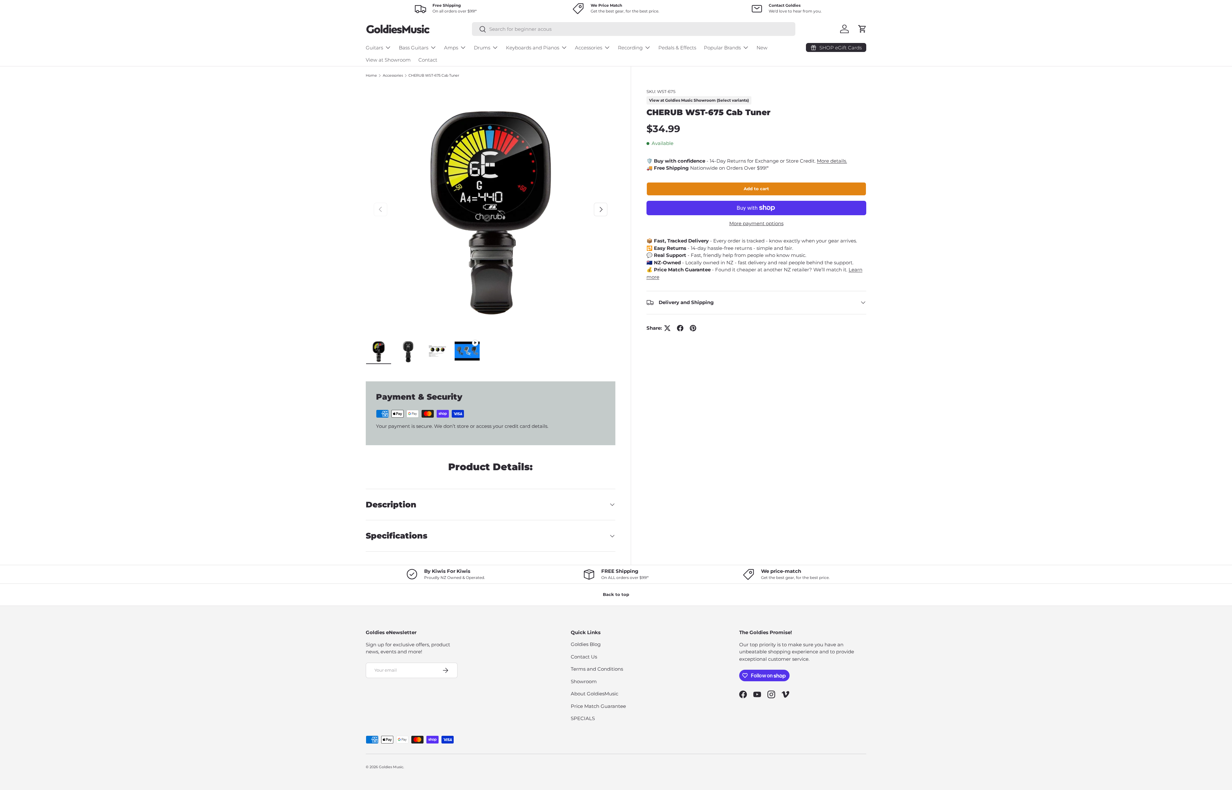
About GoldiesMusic (594, 694)
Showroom (584, 681)
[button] (862, 29)
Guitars (374, 48)
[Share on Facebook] (680, 328)
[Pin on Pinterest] (693, 328)
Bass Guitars (413, 48)
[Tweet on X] (667, 328)
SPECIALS (583, 718)
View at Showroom (388, 60)
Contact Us (584, 657)
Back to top (616, 594)
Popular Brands (722, 48)
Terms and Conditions (597, 669)
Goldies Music (391, 767)
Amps (451, 48)
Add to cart (756, 188)
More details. (832, 161)
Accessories (588, 48)
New (762, 48)
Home (371, 75)
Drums (482, 48)
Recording (630, 48)
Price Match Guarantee (598, 706)
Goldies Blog (586, 644)
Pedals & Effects (677, 48)
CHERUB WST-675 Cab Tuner (433, 75)
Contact (427, 60)
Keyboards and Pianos (532, 48)
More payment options (756, 223)
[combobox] (634, 29)
